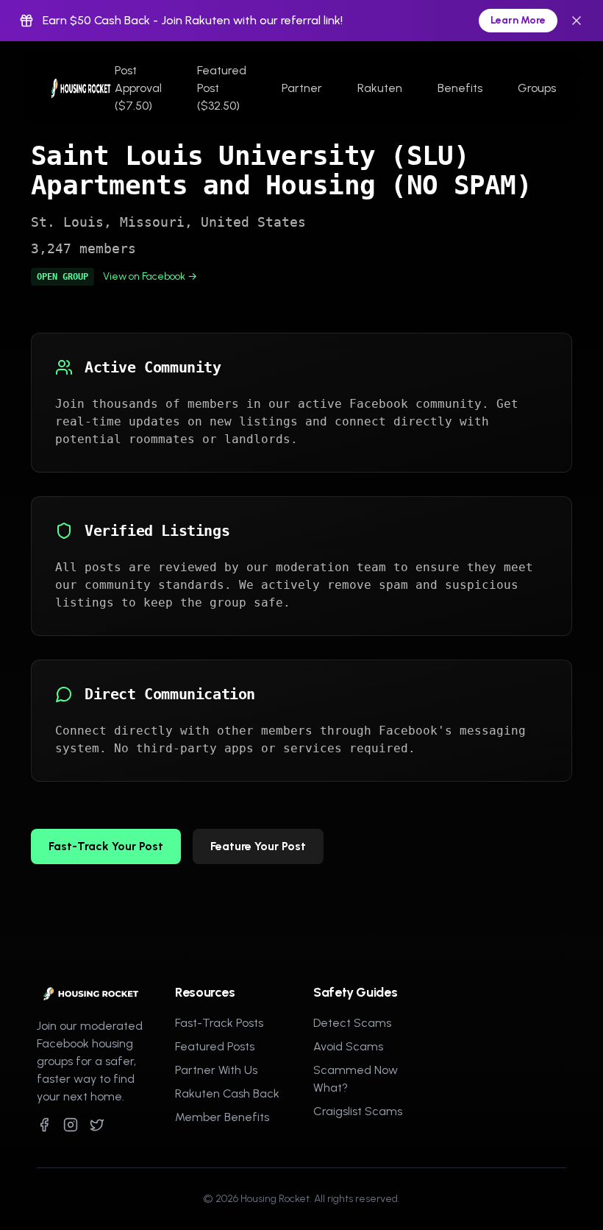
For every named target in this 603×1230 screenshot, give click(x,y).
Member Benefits (222, 1117)
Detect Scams (352, 1023)
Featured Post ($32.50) (221, 88)
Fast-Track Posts (219, 1023)
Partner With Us (216, 1070)
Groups (537, 88)
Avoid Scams (348, 1046)
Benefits (460, 88)
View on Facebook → (150, 276)
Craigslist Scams (357, 1111)
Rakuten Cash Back (227, 1093)
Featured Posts (214, 1046)
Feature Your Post (258, 846)
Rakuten (379, 88)
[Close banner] (576, 20)
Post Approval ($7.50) (138, 88)
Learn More (518, 20)
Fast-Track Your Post (106, 846)
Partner (302, 88)
